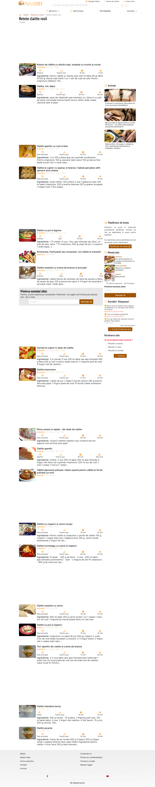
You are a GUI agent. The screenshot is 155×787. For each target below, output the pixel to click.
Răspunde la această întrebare (114, 311)
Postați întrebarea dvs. (121, 329)
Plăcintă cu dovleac (116, 350)
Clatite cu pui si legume (49, 230)
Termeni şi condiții (87, 761)
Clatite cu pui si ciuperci (49, 625)
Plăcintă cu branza (115, 343)
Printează (130, 283)
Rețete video (25, 757)
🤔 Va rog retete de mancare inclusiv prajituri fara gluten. (119, 320)
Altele (131, 11)
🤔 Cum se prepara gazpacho (116, 314)
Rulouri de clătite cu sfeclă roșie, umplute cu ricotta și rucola (69, 64)
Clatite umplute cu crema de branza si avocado (62, 267)
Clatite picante (44, 728)
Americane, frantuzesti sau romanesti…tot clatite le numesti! (69, 251)
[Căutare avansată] (126, 6)
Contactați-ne (85, 754)
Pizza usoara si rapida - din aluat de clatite (59, 429)
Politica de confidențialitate (91, 757)
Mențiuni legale (86, 765)
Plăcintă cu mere (114, 347)
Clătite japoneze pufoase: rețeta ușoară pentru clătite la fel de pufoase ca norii (69, 471)
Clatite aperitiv (44, 448)
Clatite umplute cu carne (50, 605)
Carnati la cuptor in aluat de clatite (55, 347)
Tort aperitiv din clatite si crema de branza (59, 646)
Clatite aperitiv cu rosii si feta (52, 146)
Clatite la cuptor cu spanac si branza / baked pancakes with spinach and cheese (68, 169)
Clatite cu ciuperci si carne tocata (54, 524)
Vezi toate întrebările (128, 325)
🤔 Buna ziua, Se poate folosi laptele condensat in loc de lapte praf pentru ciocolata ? (119, 308)
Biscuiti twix (120, 277)
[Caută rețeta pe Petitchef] (122, 5)
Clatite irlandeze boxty (49, 706)
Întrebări (105, 11)
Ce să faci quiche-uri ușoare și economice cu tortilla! (125, 261)
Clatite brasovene (46, 369)
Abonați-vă (86, 301)
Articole (78, 11)
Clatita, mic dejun (46, 86)
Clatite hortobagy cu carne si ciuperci (57, 545)
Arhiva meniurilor (115, 283)
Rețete (52, 11)
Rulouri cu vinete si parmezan (123, 269)
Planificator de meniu (119, 246)
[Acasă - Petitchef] (20, 15)
